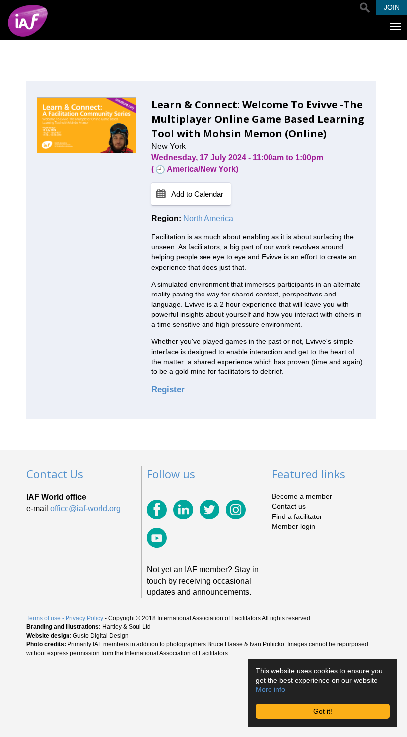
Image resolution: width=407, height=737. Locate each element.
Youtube (157, 538)
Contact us (289, 506)
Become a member (302, 496)
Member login (293, 526)
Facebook (157, 509)
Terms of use (43, 618)
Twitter (209, 509)
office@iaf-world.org (85, 508)
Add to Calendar (197, 194)
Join (392, 7)
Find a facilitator (297, 516)
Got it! (322, 711)
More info (270, 689)
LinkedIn (183, 509)
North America (208, 218)
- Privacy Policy (83, 618)
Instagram (236, 509)
